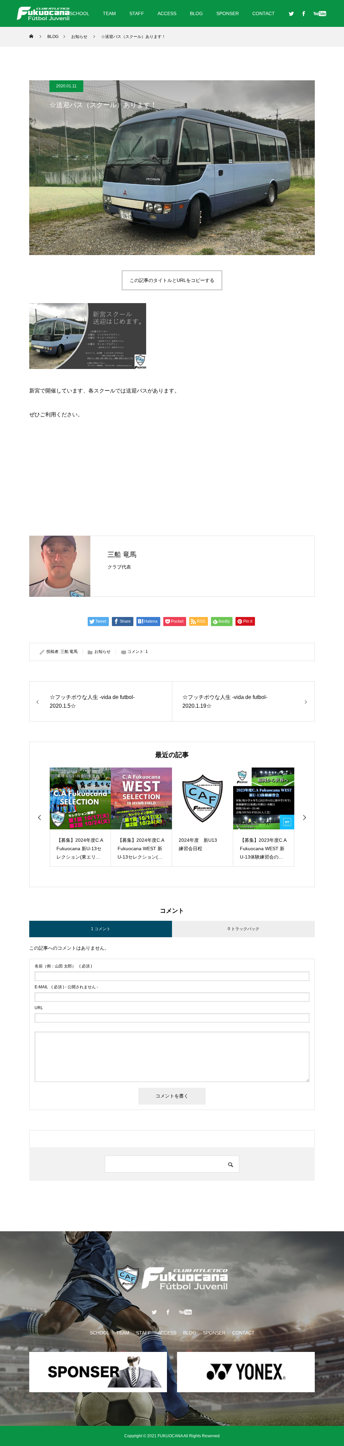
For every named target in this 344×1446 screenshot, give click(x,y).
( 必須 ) (63, 966)
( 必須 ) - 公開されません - (66, 987)
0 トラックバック (243, 928)
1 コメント (101, 928)
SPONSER (227, 13)
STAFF (136, 13)
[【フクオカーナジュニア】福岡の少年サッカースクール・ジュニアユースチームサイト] (43, 13)
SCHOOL (79, 13)
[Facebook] (303, 13)
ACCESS (167, 13)
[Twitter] (291, 13)
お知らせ (102, 651)
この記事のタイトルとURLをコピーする (172, 280)
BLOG (196, 13)
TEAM (109, 13)
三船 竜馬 (122, 554)
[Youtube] (319, 13)
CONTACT (263, 13)
